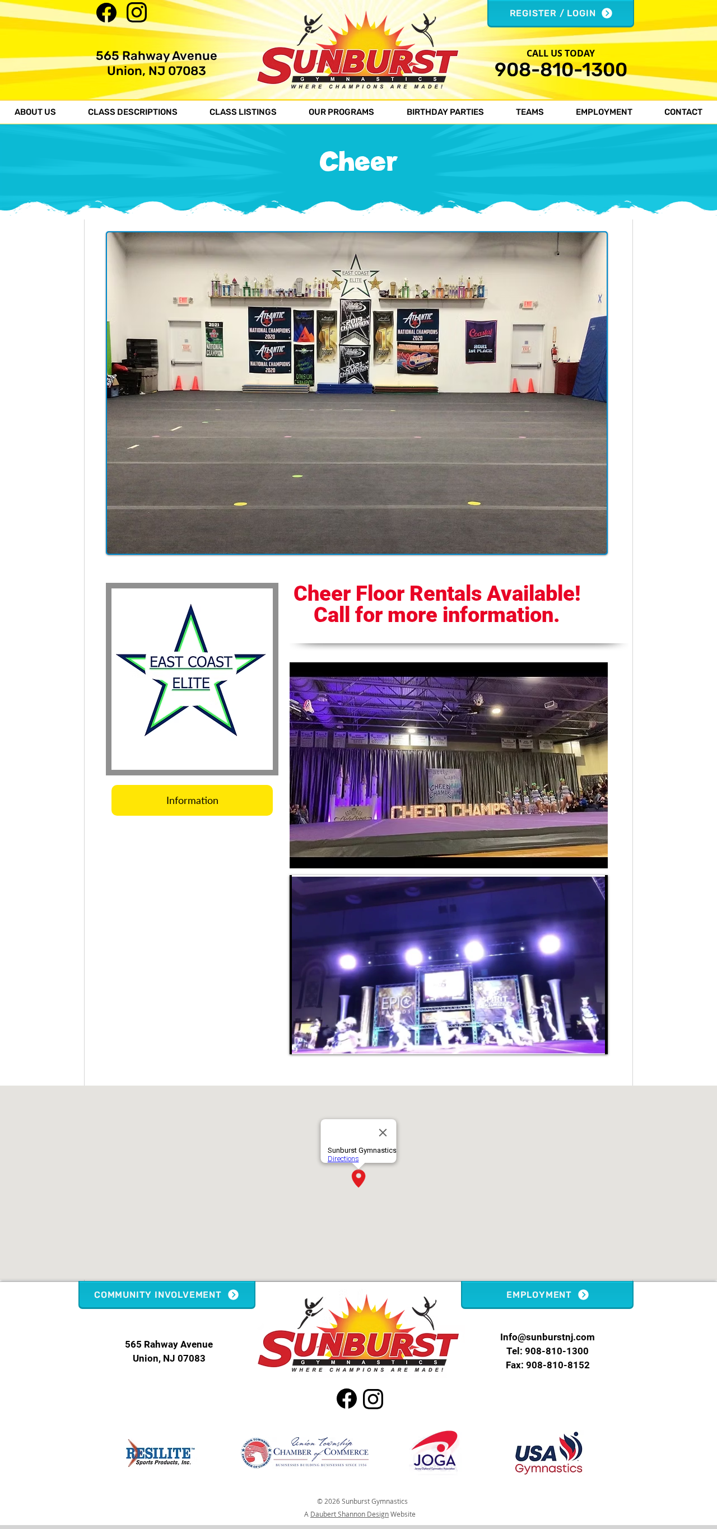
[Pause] (304, 1039)
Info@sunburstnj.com (547, 1337)
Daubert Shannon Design (349, 1513)
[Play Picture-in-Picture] (573, 1039)
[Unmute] (323, 1039)
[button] (35, 112)
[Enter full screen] (592, 1039)
